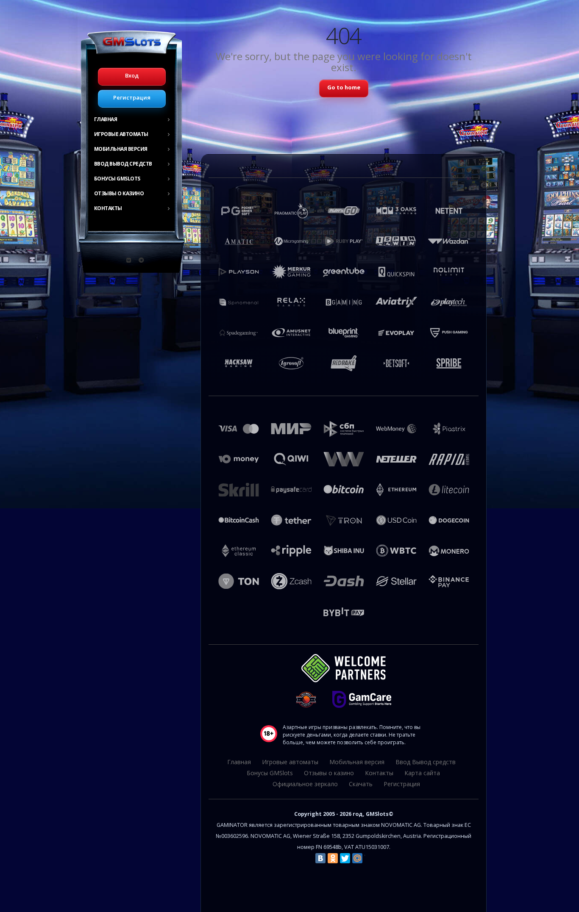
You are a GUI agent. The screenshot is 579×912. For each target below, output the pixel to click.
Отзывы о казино (119, 193)
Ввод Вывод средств (123, 163)
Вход (132, 75)
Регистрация (131, 97)
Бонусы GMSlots (117, 178)
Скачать (361, 784)
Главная (105, 119)
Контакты (108, 208)
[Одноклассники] (333, 858)
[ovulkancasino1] (129, 260)
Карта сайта (422, 773)
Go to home (343, 87)
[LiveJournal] (370, 858)
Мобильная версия (121, 148)
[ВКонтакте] (320, 858)
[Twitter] (345, 858)
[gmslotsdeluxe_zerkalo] (141, 260)
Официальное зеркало (305, 784)
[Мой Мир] (357, 858)
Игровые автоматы (121, 134)
